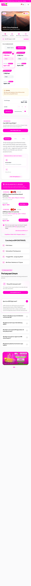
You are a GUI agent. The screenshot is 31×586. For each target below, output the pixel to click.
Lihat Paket (23, 204)
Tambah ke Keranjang (18, 111)
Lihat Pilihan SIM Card (15, 130)
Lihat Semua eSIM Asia (21, 230)
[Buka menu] (28, 4)
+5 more (19, 192)
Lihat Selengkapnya (15, 176)
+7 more (19, 209)
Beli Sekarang (8, 111)
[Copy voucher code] (29, 1)
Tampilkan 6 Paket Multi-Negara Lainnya (15, 234)
